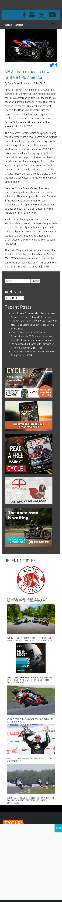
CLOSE (58, 828)
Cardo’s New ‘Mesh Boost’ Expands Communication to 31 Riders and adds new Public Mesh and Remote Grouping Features (32, 336)
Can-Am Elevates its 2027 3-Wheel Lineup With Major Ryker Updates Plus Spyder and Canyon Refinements (34, 324)
